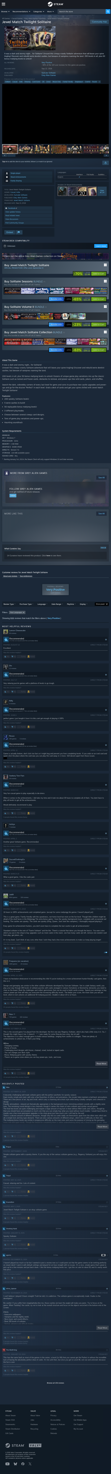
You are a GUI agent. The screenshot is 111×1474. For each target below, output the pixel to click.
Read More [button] (101, 1063)
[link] (82, 274)
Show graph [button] (100, 604)
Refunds (53, 1433)
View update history (13, 212)
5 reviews (23, 739)
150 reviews (25, 897)
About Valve (35, 1415)
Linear (48, 81)
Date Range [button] (56, 604)
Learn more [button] (101, 246)
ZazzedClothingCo (17, 859)
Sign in (4, 162)
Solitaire (7, 81)
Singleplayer (79, 81)
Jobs (32, 1420)
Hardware (34, 1424)
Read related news (12, 215)
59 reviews (12, 633)
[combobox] (82, 11)
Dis (10, 666)
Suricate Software (49, 73)
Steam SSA (10, 1420)
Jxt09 (11, 895)
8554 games (13, 897)
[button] (5, 11)
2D (43, 81)
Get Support (78, 1424)
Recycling (34, 1429)
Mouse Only (57, 81)
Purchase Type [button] (26, 604)
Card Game (36, 81)
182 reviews (24, 1017)
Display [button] (83, 604)
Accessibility (55, 1420)
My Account (78, 1429)
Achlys (12, 824)
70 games (12, 862)
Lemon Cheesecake (17, 630)
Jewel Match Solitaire (22, 200)
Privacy (53, 1415)
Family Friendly (68, 81)
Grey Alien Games (49, 75)
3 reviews (12, 703)
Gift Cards (9, 1433)
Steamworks (10, 1424)
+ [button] (99, 81)
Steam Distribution (12, 1429)
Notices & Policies (57, 1424)
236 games (13, 739)
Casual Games (17, 18)
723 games (13, 1017)
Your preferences (26, 576)
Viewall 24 (102, 191)
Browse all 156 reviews (55, 1383)
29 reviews (12, 778)
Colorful (87, 81)
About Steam (10, 1415)
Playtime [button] (70, 604)
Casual (15, 81)
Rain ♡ (12, 1014)
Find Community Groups (14, 223)
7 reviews (12, 827)
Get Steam (78, 1415)
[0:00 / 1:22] (55, 114)
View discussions (11, 219)
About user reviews (10, 576)
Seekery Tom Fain (16, 776)
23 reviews (24, 964)
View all (103, 547)
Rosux (11, 736)
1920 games (13, 964)
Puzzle (94, 81)
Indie (20, 81)
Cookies (53, 1429)
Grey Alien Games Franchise (35, 18)
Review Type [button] (9, 604)
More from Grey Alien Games (28, 473)
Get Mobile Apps (80, 1420)
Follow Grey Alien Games (25, 489)
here (48, 555)
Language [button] (41, 604)
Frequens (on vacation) (18, 961)
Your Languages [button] (16, 612)
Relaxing (27, 81)
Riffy (11, 701)
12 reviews (12, 668)
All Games (6, 18)
